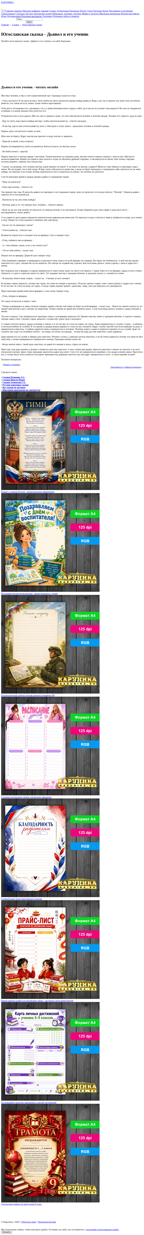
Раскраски (74, 11)
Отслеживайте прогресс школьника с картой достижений (28, 1102)
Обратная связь (28, 1222)
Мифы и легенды (90, 14)
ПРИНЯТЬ (6, 1232)
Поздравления (14, 16)
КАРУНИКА (7, 2)
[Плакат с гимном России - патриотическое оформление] (50, 489)
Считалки (20, 14)
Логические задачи (43, 14)
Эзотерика (47, 16)
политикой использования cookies (102, 1229)
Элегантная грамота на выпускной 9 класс (21, 1204)
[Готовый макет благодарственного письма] (50, 896)
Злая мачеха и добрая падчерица (125, 367)
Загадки (29, 14)
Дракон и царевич (11, 364)
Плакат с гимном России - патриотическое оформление (27, 492)
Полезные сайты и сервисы (66, 16)
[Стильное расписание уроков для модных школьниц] (50, 794)
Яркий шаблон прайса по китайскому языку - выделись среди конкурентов (37, 1000)
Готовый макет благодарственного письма (21, 899)
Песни (83, 11)
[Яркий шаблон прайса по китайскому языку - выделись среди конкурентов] (50, 998)
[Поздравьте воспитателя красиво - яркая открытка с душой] (50, 591)
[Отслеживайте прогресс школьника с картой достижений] (50, 1100)
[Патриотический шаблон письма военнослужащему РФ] (50, 693)
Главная (5, 25)
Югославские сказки (32, 25)
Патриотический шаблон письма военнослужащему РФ (28, 695)
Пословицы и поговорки (121, 11)
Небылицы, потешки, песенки (66, 14)
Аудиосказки (63, 11)
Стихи (90, 11)
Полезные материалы (31, 16)
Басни (105, 11)
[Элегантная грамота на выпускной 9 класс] (50, 1201)
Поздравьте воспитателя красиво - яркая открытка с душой (29, 593)
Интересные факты (130, 14)
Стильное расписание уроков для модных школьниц (26, 797)
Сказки (52, 11)
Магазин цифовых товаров (36, 11)
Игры (3, 16)
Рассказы (97, 11)
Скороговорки (8, 14)
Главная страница (13, 11)
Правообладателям (47, 1222)
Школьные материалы (109, 14)
